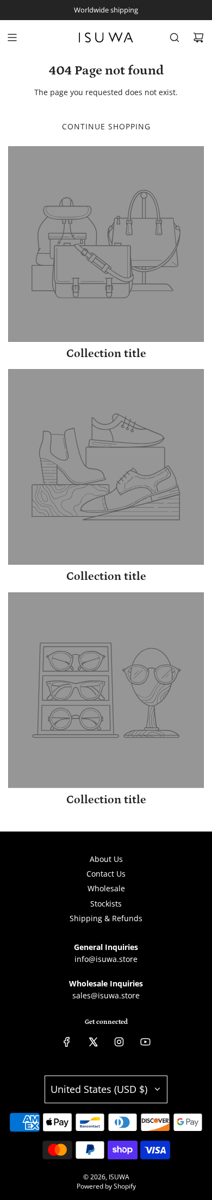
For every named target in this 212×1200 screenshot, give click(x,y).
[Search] (174, 37)
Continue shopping (106, 126)
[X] (93, 1042)
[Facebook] (67, 1042)
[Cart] (198, 37)
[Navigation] (12, 37)
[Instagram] (119, 1042)
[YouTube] (145, 1042)
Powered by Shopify (106, 1186)
